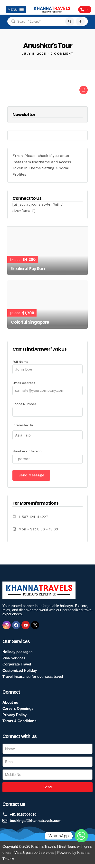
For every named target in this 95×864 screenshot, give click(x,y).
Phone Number (24, 404)
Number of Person (26, 451)
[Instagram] (6, 625)
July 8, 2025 (34, 54)
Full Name (20, 361)
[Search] (69, 21)
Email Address (23, 383)
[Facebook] (16, 625)
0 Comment (62, 54)
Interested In (22, 425)
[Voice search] (80, 21)
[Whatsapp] (81, 835)
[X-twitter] (35, 625)
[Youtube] (25, 625)
